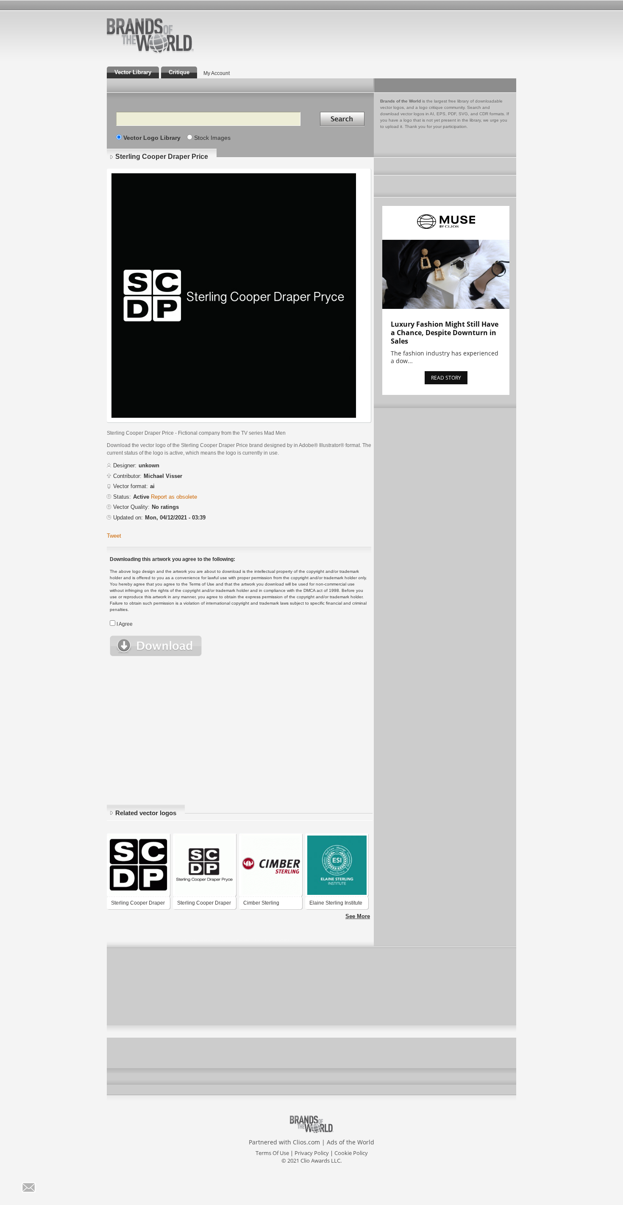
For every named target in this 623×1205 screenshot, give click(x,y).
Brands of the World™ (150, 36)
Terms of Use (272, 1153)
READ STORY (446, 377)
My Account (216, 73)
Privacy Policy (312, 1153)
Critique (179, 72)
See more (357, 916)
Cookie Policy (351, 1153)
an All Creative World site (177, 52)
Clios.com (306, 1142)
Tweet (114, 536)
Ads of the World (350, 1142)
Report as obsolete (174, 497)
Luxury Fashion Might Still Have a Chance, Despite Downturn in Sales (444, 332)
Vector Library (132, 72)
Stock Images (212, 137)
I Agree (125, 624)
